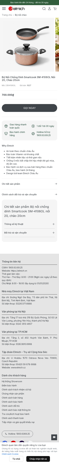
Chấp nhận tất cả (38, 459)
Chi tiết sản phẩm (11, 184)
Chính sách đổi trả (11, 406)
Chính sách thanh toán (13, 418)
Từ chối (16, 459)
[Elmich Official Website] (16, 8)
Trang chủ (7, 15)
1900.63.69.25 (16, 267)
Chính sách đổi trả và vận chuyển (19, 194)
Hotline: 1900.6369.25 (19, 433)
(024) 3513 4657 (24, 324)
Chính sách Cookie (10, 454)
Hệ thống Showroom (12, 381)
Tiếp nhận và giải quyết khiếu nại (18, 422)
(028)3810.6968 (24, 344)
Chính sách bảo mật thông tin (16, 410)
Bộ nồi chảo (21, 15)
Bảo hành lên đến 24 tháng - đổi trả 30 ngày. (29, 2)
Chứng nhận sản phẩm (13, 393)
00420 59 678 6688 (26, 364)
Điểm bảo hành (9, 385)
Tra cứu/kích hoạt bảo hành (15, 414)
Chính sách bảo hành (12, 401)
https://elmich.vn (19, 270)
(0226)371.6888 (24, 303)
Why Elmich (8, 145)
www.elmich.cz (18, 367)
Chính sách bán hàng (12, 397)
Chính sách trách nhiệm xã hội (16, 389)
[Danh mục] (4, 8)
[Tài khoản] (49, 8)
